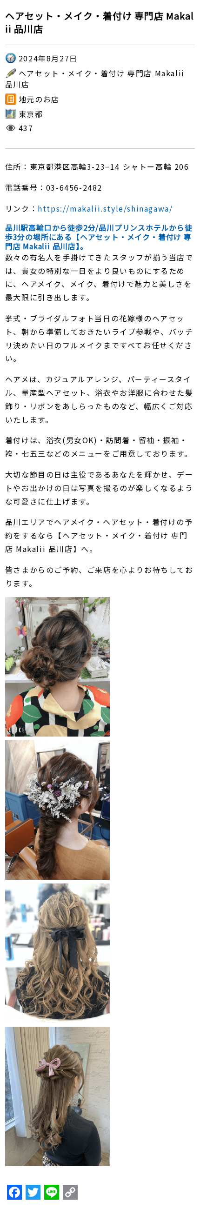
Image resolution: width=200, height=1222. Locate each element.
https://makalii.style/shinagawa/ (105, 208)
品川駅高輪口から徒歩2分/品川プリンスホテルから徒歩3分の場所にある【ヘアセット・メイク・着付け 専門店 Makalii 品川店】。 (99, 237)
